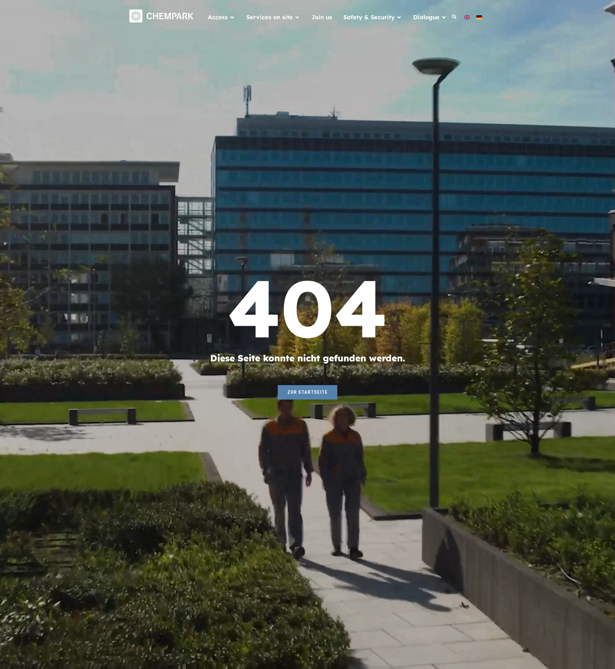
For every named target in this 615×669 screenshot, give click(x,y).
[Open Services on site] (297, 17)
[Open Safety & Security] (399, 17)
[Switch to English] (467, 16)
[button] (454, 17)
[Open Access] (232, 17)
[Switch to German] (479, 16)
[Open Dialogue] (444, 17)
